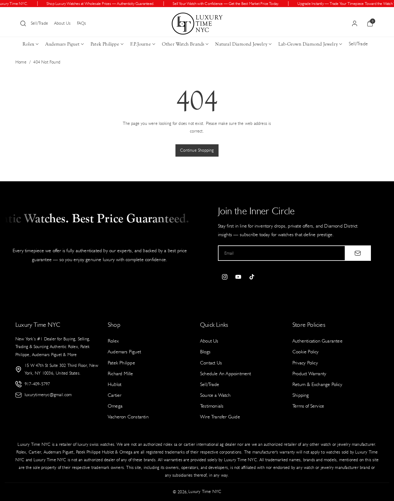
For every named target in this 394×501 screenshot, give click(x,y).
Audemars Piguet (62, 44)
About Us (62, 23)
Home (20, 62)
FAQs (81, 23)
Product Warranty (309, 373)
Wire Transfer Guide (220, 417)
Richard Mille (120, 373)
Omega (115, 406)
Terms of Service (308, 406)
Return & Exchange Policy (317, 384)
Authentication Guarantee (317, 341)
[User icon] (354, 23)
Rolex (28, 44)
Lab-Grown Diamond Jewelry (308, 44)
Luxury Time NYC (204, 491)
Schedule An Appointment (225, 373)
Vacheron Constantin (128, 417)
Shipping (300, 395)
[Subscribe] (358, 253)
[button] (23, 23)
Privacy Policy (305, 363)
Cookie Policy (305, 352)
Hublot (114, 384)
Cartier (114, 395)
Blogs (205, 352)
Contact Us (211, 363)
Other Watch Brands (183, 44)
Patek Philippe (104, 44)
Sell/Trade (39, 23)
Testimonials (211, 406)
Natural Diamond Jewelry (241, 44)
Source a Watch (215, 395)
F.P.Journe (140, 44)
